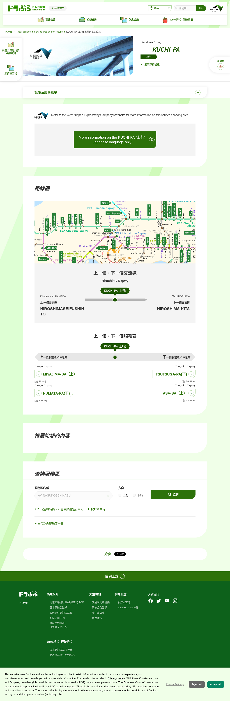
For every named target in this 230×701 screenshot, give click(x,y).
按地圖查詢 (98, 509)
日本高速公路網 (58, 607)
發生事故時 (98, 612)
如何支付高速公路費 (61, 612)
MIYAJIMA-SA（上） (60, 374)
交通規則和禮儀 (101, 602)
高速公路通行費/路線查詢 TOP (67, 602)
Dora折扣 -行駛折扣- (60, 641)
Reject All (197, 684)
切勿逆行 (97, 618)
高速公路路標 (99, 607)
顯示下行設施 (152, 64)
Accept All (215, 684)
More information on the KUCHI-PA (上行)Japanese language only (112, 139)
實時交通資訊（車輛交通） (57, 625)
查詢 (175, 494)
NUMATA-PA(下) (56, 393)
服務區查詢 (124, 602)
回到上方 (111, 576)
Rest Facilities (23, 32)
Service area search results (48, 32)
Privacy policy (116, 678)
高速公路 (52, 594)
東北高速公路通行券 (61, 649)
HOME (8, 32)
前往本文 (59, 8)
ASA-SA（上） (175, 393)
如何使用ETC (57, 618)
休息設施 (120, 594)
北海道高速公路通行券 (62, 655)
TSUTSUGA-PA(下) (171, 374)
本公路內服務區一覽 (50, 523)
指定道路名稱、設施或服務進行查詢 (61, 509)
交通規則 (95, 594)
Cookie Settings (175, 684)
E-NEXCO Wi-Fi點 (128, 607)
